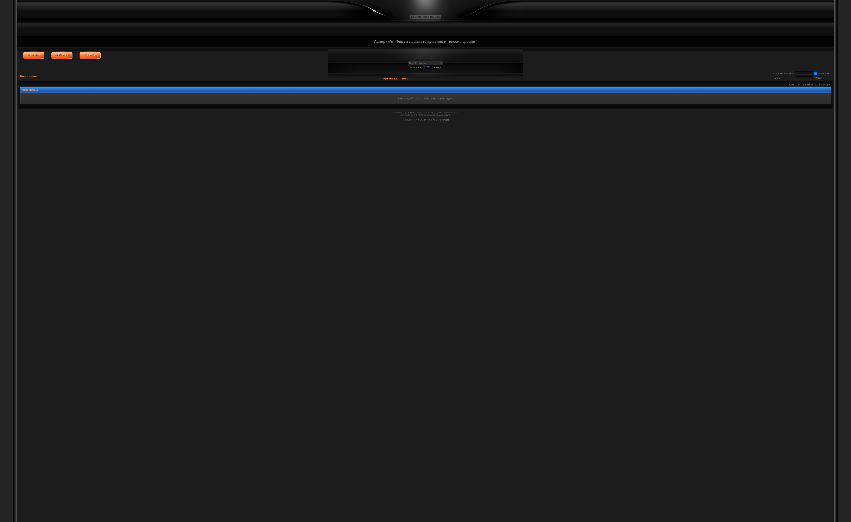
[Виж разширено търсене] (90, 55)
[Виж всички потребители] (62, 55)
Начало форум (28, 76)
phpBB (410, 112)
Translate (436, 67)
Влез (405, 78)
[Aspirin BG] (34, 55)
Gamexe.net (445, 115)
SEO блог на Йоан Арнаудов (433, 120)
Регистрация (390, 78)
